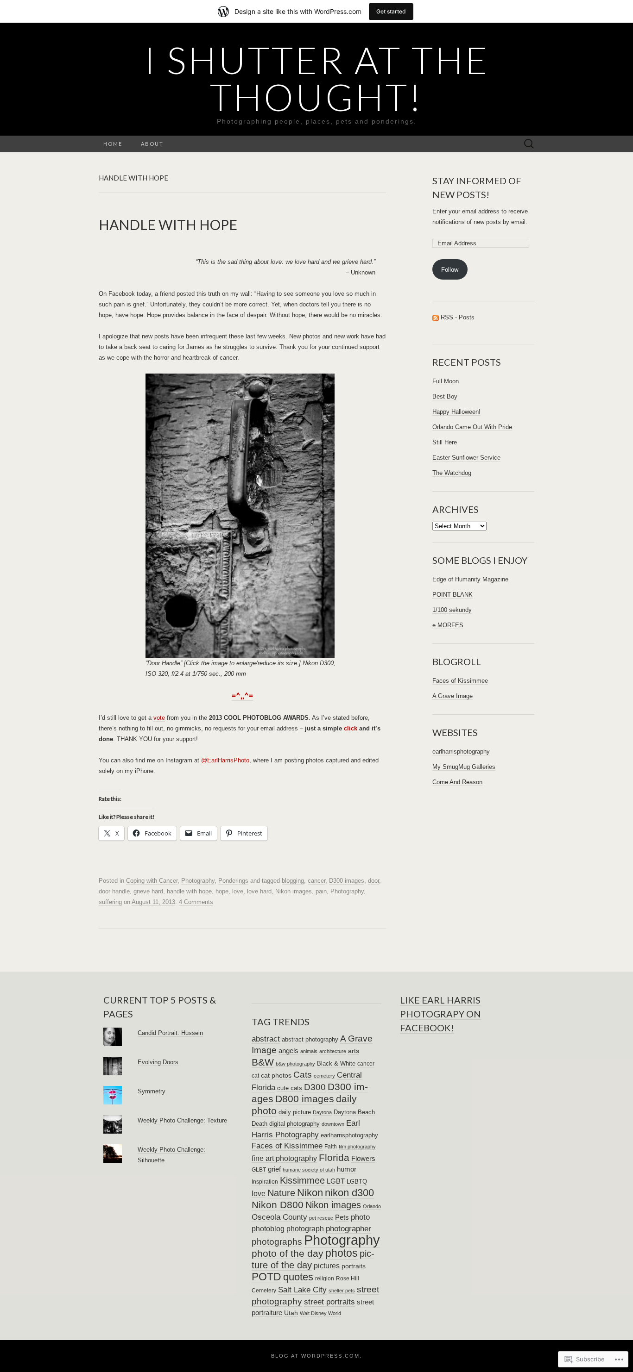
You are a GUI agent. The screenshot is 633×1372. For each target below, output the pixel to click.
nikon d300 (349, 1192)
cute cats (289, 1088)
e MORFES (447, 625)
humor (346, 1169)
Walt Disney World (320, 1313)
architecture (332, 1051)
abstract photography (310, 1039)
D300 (315, 1087)
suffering (110, 901)
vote (159, 717)
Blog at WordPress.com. (316, 1356)
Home (112, 144)
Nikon (310, 1192)
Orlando (372, 1206)
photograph (305, 1229)
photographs (277, 1242)
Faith (330, 1146)
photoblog (268, 1229)
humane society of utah (309, 1169)
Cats (302, 1074)
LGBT (336, 1181)
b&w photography (295, 1063)
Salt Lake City (302, 1289)
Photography (198, 880)
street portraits (329, 1301)
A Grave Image (452, 695)
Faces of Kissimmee (460, 680)
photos (341, 1253)
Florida (334, 1157)
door (373, 880)
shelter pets (342, 1290)
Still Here (444, 442)
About (152, 144)
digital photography (294, 1124)
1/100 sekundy (452, 609)
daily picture (295, 1112)
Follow (449, 269)
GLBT (259, 1169)
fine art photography (284, 1158)
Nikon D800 (278, 1204)
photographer (348, 1228)
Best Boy (444, 396)
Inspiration (265, 1182)
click (350, 728)
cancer (316, 880)
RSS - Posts (458, 317)
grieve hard (148, 891)
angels (288, 1050)
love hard (259, 891)
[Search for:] (529, 144)
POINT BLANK (452, 594)
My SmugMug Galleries (463, 766)
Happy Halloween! (456, 411)
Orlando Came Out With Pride (472, 427)
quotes (298, 1277)
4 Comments (196, 901)
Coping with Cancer (151, 880)
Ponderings (233, 880)
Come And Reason (457, 782)
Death (259, 1123)
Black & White (336, 1063)
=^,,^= (242, 695)
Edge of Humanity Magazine (470, 579)
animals (308, 1051)
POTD (266, 1277)
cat (255, 1076)
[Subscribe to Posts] (435, 317)
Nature (281, 1193)
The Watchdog (451, 472)
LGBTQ (357, 1181)
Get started (391, 11)
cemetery (324, 1076)
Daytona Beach (354, 1112)
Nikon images (293, 891)
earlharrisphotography (461, 751)
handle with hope (189, 891)
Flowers (363, 1158)
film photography (357, 1146)
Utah (291, 1313)
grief (274, 1169)
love (237, 891)
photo (360, 1217)
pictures (327, 1265)
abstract (266, 1039)
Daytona (322, 1112)
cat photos (276, 1075)
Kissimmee (302, 1180)
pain (321, 891)
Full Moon (445, 381)
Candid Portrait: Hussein (170, 1032)
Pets (342, 1217)
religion (324, 1278)
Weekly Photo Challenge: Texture (182, 1120)
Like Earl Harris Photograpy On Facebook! (440, 1013)
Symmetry (151, 1091)
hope (221, 891)
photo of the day (287, 1253)
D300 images (346, 880)
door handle (114, 891)
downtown (333, 1124)
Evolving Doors (158, 1062)
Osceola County (279, 1217)
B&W (263, 1062)
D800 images (304, 1098)
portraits (354, 1266)
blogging (293, 880)
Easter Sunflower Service (466, 457)
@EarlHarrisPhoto (225, 760)
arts (353, 1050)
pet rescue (321, 1218)
